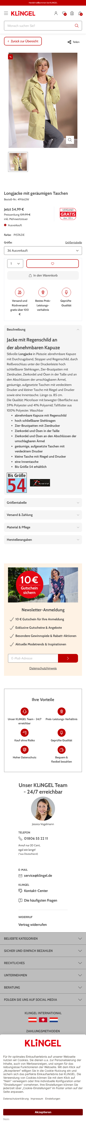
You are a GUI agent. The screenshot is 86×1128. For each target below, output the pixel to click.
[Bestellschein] (72, 13)
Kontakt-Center (36, 891)
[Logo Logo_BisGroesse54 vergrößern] (17, 483)
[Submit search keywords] (77, 25)
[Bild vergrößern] (70, 140)
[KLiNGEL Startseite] (23, 13)
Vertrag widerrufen (32, 924)
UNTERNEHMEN (15, 975)
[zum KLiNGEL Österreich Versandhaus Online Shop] (32, 1019)
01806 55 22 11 (36, 838)
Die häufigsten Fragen (40, 900)
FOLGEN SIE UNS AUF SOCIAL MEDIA (30, 1000)
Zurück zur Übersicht (24, 41)
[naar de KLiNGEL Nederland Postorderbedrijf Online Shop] (54, 1019)
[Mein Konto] (56, 13)
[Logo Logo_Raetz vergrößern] (40, 482)
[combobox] (43, 25)
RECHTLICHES (14, 963)
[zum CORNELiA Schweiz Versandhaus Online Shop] (43, 1019)
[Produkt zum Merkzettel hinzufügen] (52, 263)
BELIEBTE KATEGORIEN (21, 938)
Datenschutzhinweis (43, 668)
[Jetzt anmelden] (68, 658)
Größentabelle (73, 242)
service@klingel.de (38, 875)
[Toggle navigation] (6, 13)
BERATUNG (12, 987)
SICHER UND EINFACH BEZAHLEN (28, 951)
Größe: (8, 242)
